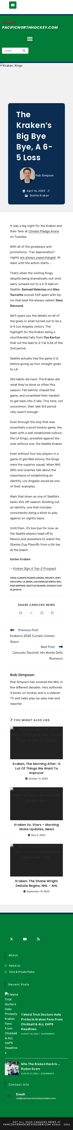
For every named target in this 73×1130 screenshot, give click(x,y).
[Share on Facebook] (21, 613)
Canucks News (45, 1122)
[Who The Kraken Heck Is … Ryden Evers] (12, 1068)
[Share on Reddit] (52, 613)
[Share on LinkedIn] (42, 613)
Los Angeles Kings (44, 581)
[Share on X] (31, 613)
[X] (11, 939)
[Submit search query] (24, 51)
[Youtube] (12, 5)
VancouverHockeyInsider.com (27, 1125)
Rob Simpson (44, 175)
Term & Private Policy (21, 971)
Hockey (49, 578)
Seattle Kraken (39, 195)
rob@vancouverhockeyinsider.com (36, 1098)
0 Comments (47, 1034)
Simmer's (8, 22)
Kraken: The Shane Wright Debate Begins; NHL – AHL (36, 883)
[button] (29, 38)
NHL (59, 581)
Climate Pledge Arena (43, 231)
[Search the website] (15, 50)
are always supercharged (38, 257)
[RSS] (38, 939)
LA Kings (27, 581)
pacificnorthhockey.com (30, 27)
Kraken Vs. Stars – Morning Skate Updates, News (36, 827)
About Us (14, 965)
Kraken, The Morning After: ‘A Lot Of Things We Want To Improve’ (36, 768)
